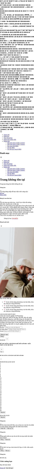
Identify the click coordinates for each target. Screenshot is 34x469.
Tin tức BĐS (11, 147)
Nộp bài (3, 412)
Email (1, 331)
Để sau (2, 193)
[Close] (0, 190)
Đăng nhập (3, 195)
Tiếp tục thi (10, 428)
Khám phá (7, 141)
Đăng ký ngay (4, 334)
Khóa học (6, 136)
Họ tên (2, 327)
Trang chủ (6, 134)
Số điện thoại (4, 329)
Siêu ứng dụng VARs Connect (16, 143)
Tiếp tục (7, 450)
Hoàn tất (3, 428)
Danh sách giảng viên (10, 139)
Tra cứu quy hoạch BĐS (14, 149)
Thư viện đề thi (8, 138)
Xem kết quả (9, 468)
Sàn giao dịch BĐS (12, 146)
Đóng (2, 336)
